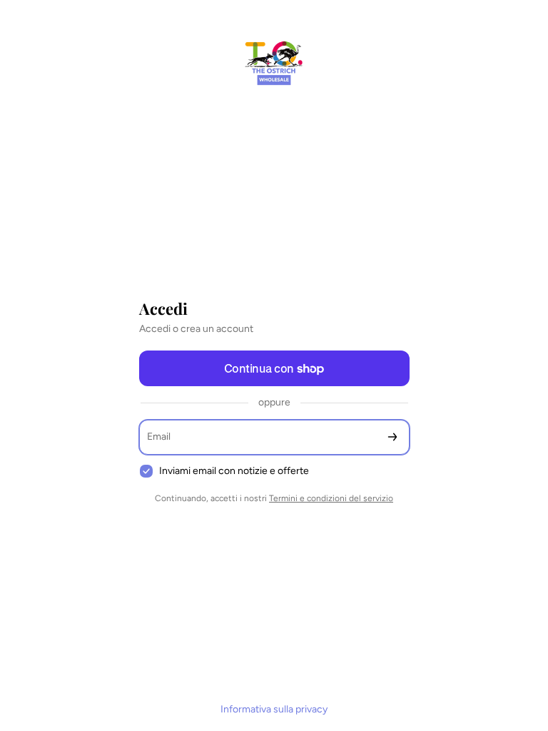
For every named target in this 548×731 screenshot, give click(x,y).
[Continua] (392, 437)
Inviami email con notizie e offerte (234, 471)
